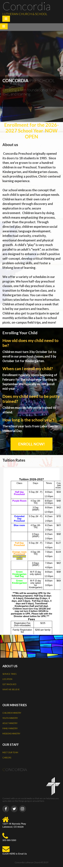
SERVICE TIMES (9, 674)
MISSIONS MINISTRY (11, 733)
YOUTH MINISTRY (10, 718)
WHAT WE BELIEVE (11, 689)
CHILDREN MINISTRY (11, 713)
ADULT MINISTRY (9, 723)
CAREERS (6, 757)
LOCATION (7, 679)
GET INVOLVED (9, 684)
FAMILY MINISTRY (10, 728)
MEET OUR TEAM (10, 752)
